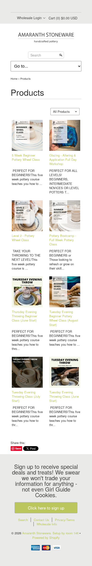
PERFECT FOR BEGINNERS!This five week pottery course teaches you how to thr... (27, 416)
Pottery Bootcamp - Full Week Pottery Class (62, 239)
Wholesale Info (47, 524)
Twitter (41, 6)
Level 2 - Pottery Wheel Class (23, 237)
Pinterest (49, 6)
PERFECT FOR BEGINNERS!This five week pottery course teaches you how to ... (27, 177)
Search (35, 55)
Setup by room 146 (66, 533)
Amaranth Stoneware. (37, 533)
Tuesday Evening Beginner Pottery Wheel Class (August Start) (63, 318)
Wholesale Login (29, 17)
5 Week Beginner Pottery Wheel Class (26, 157)
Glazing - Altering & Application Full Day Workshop (63, 159)
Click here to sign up (46, 508)
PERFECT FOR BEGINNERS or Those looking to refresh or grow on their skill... (61, 259)
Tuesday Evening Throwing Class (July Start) (26, 396)
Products (25, 78)
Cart (63, 18)
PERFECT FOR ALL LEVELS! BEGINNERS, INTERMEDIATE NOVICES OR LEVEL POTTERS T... (64, 181)
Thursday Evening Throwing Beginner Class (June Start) (24, 315)
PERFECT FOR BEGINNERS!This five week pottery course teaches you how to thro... (27, 340)
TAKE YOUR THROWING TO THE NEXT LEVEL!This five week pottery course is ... (26, 259)
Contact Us (41, 520)
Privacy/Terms (65, 520)
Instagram (57, 6)
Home (14, 78)
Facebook (33, 6)
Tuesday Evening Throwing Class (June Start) (64, 396)
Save (18, 448)
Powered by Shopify (46, 537)
